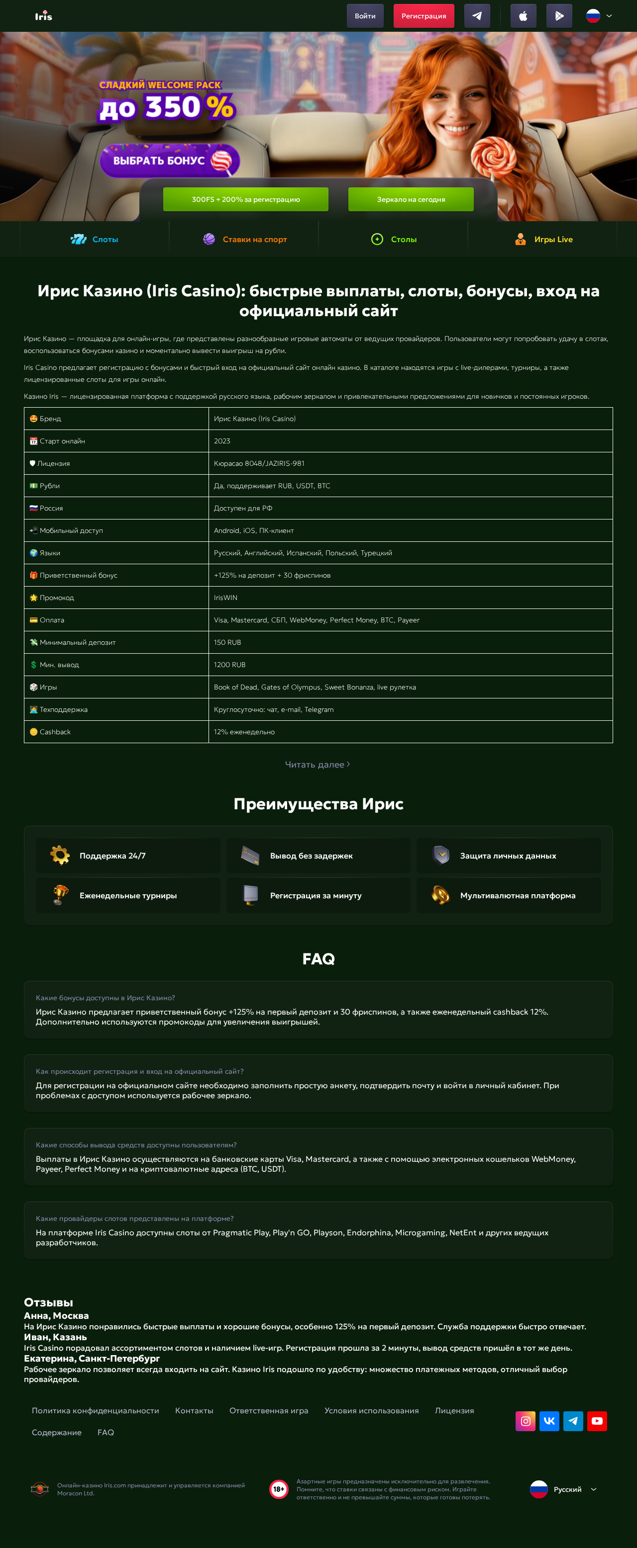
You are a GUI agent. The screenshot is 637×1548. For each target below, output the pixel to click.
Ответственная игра (269, 1410)
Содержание (57, 1432)
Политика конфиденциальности (95, 1410)
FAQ (106, 1432)
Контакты (194, 1410)
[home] (45, 16)
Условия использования (371, 1410)
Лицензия (454, 1410)
